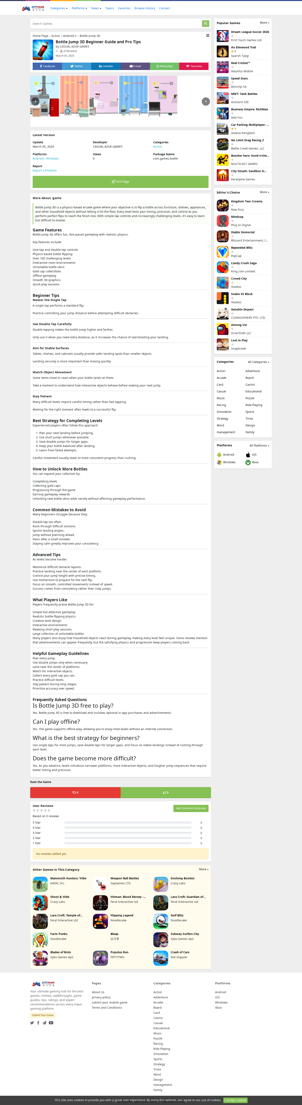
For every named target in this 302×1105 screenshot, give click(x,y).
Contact (164, 8)
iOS (254, 454)
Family (250, 432)
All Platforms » (259, 445)
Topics (109, 8)
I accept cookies (235, 1100)
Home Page (40, 36)
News (95, 8)
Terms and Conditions (107, 1007)
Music (221, 398)
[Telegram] (43, 1021)
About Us (98, 992)
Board (250, 378)
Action (55, 36)
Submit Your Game (42, 1015)
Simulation (224, 412)
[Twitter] (32, 1021)
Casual (221, 391)
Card (220, 384)
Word (220, 425)
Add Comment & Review (191, 808)
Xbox (254, 462)
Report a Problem (45, 170)
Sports (250, 412)
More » (204, 869)
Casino (250, 384)
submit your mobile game (109, 1002)
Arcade (221, 378)
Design (250, 425)
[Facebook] (37, 1021)
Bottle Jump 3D (90, 36)
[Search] (205, 23)
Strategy (222, 418)
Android (68, 36)
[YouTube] (50, 1021)
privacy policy (101, 997)
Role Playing (254, 405)
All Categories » (258, 362)
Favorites (124, 8)
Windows (52, 158)
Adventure (253, 371)
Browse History (145, 8)
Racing (221, 405)
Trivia (249, 418)
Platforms (78, 8)
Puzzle (250, 398)
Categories (57, 8)
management (226, 432)
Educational (254, 391)
